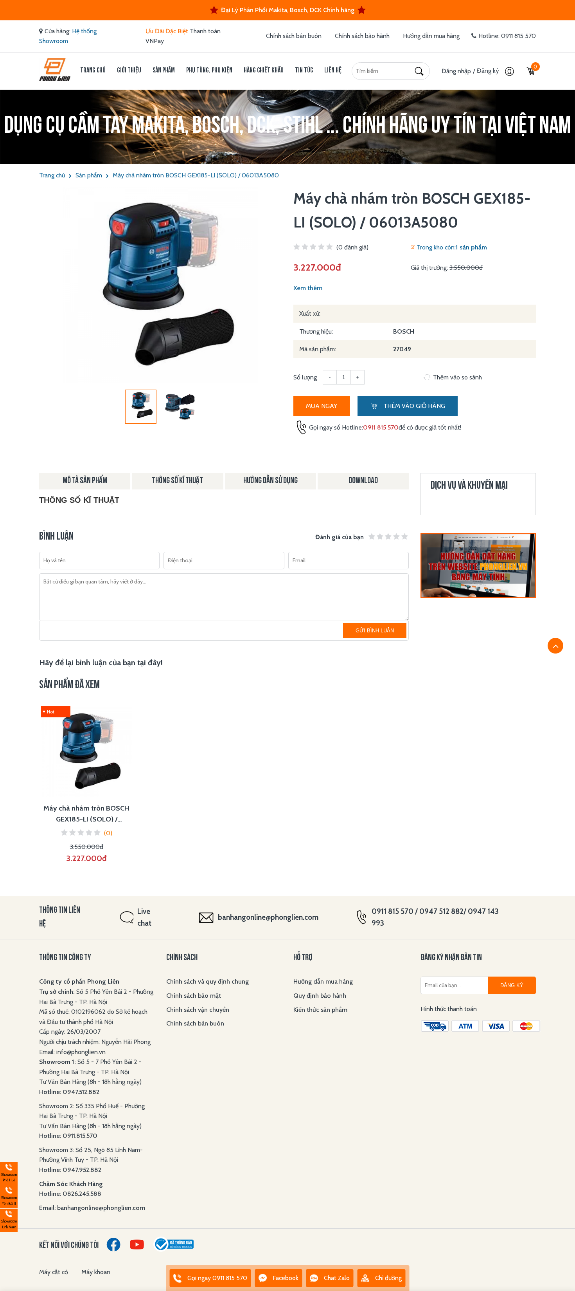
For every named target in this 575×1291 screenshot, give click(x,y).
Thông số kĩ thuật (177, 481)
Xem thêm (307, 288)
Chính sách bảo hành (362, 36)
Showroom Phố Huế (8, 1172)
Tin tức (304, 70)
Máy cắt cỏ (53, 1272)
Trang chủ (93, 70)
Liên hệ (332, 70)
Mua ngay (321, 406)
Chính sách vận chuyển (197, 1009)
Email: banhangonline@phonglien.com (92, 1208)
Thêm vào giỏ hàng (413, 406)
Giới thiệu (129, 70)
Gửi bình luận (375, 631)
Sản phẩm (164, 70)
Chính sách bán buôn (294, 36)
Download (363, 481)
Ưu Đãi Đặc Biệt (167, 31)
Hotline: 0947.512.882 (69, 1092)
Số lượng (305, 377)
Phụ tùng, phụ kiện (209, 70)
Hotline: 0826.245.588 (70, 1193)
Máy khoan (95, 1272)
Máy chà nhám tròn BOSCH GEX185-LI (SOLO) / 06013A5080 (196, 175)
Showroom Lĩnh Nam (8, 1219)
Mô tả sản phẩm (85, 481)
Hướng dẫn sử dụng (270, 481)
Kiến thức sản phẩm (320, 1009)
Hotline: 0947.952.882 (70, 1170)
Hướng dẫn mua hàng (431, 36)
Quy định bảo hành (319, 995)
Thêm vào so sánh (457, 377)
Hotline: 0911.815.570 (69, 1135)
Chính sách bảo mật (193, 995)
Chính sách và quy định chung (207, 981)
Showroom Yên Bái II (8, 1195)
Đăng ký (489, 70)
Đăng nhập (456, 71)
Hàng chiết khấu (264, 70)
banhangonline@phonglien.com (268, 917)
